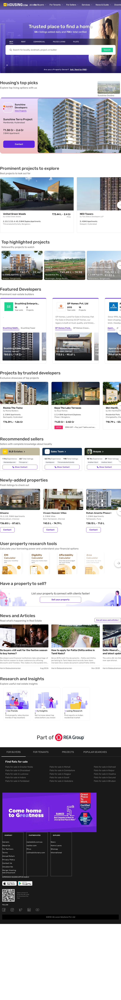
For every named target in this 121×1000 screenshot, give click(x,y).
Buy (11, 42)
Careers (5, 842)
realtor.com (32, 846)
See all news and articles (107, 620)
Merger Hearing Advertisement (9, 871)
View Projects (20, 111)
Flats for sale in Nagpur (60, 774)
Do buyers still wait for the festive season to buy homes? (23, 652)
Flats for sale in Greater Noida (19, 767)
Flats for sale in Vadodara (61, 781)
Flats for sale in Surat (59, 777)
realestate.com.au (34, 842)
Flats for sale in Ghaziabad (17, 770)
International (56, 853)
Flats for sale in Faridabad (17, 781)
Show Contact (21, 467)
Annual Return (8, 856)
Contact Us (7, 863)
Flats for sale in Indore (15, 777)
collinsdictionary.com (36, 853)
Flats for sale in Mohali (60, 767)
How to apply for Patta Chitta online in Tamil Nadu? (73, 652)
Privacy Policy (8, 860)
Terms (5, 853)
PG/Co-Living (59, 42)
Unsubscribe (7, 867)
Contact (19, 144)
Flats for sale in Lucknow (16, 774)
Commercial (39, 42)
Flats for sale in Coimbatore (62, 770)
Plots (76, 42)
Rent (23, 42)
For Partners (7, 849)
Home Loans (56, 846)
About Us (6, 846)
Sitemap (54, 849)
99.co (29, 849)
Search (107, 50)
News (53, 842)
